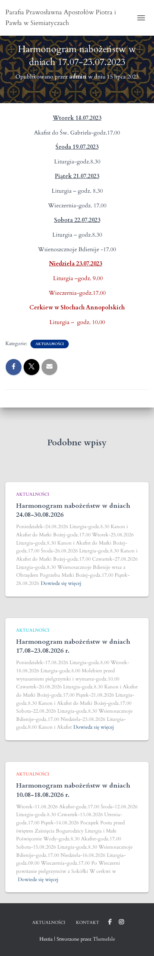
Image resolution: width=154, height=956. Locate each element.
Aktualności (49, 344)
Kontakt (87, 922)
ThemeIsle (104, 939)
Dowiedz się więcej (61, 583)
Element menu (110, 922)
